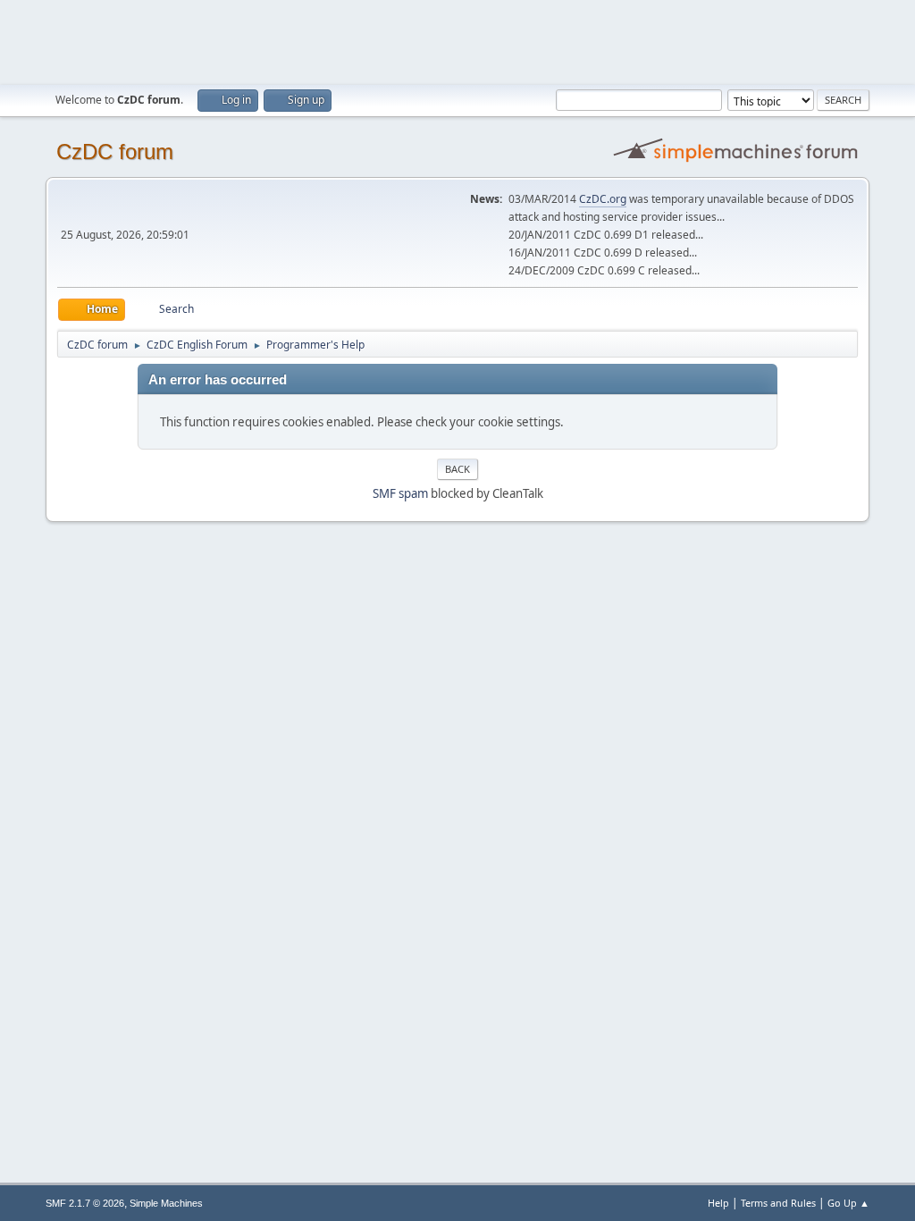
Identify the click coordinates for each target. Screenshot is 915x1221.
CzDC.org (602, 198)
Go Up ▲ (848, 1202)
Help (718, 1202)
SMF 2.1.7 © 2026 (85, 1203)
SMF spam (400, 493)
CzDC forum (114, 151)
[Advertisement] (457, 40)
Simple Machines (166, 1203)
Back (457, 469)
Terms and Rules (778, 1202)
